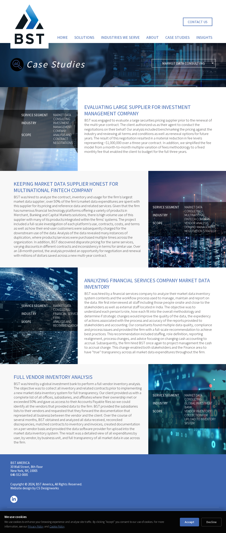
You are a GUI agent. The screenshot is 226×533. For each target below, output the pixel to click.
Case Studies (177, 37)
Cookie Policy (56, 526)
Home (62, 37)
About (152, 37)
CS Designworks (47, 488)
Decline (211, 522)
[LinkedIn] (13, 499)
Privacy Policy (35, 526)
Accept (189, 522)
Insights (204, 37)
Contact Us (197, 22)
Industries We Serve (120, 37)
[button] (184, 63)
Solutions (84, 37)
